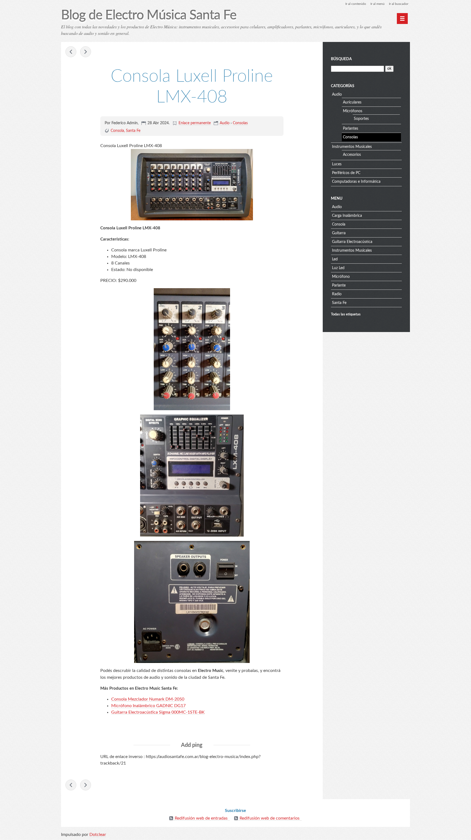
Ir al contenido (355, 3)
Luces (337, 164)
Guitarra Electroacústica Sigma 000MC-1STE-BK (158, 712)
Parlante (339, 285)
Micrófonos (352, 111)
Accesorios (352, 155)
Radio (337, 294)
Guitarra (339, 233)
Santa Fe (133, 131)
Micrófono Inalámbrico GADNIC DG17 (148, 706)
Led (335, 259)
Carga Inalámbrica (347, 216)
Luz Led (338, 268)
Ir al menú (377, 3)
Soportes (361, 119)
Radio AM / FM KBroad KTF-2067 (85, 51)
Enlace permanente (195, 123)
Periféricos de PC (346, 173)
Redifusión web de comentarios (270, 818)
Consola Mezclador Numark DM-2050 (147, 699)
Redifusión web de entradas (201, 818)
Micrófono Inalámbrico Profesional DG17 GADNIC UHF (70, 51)
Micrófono (341, 277)
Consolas (240, 123)
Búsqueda (341, 59)
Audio (225, 123)
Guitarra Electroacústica (352, 242)
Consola (117, 131)
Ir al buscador (398, 3)
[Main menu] (402, 18)
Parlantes (350, 128)
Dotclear (97, 834)
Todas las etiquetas (346, 314)
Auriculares (352, 102)
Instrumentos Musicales (352, 147)
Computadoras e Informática (356, 182)
